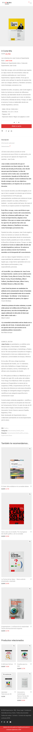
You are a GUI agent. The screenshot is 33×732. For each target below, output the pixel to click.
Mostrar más (4, 489)
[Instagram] (4, 722)
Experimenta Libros (6, 435)
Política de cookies (6, 715)
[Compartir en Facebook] (6, 131)
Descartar (24, 729)
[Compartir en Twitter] (8, 131)
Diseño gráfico (19, 433)
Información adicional (7, 143)
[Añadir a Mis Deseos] (2, 131)
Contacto (15, 715)
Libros (22, 430)
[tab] (16, 140)
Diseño (18, 430)
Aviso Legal (20, 710)
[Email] (10, 722)
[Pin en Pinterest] (11, 131)
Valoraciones (5, 146)
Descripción (5, 140)
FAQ (15, 710)
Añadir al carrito (16, 126)
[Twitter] (7, 722)
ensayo (26, 433)
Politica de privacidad (22, 713)
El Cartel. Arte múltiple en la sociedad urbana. (15, 486)
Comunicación (12, 430)
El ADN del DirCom (7, 664)
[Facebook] (1, 722)
